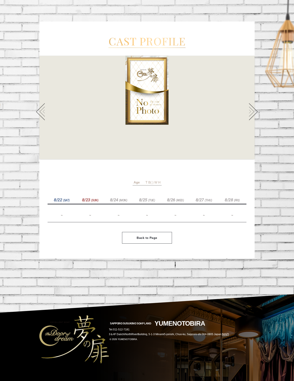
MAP (225, 334)
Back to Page (147, 237)
